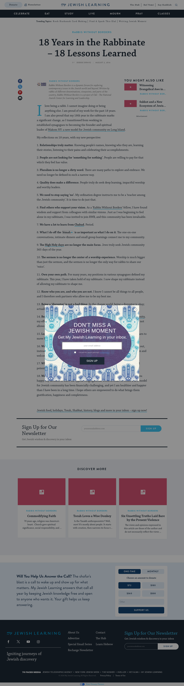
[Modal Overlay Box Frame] (92, 343)
